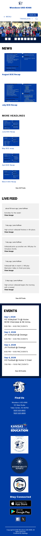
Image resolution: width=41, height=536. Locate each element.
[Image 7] (25, 39)
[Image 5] (19, 39)
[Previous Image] (3, 35)
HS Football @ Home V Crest (18, 360)
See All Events (20, 371)
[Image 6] (22, 39)
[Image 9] (31, 39)
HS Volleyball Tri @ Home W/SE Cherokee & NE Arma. (18, 320)
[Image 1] (6, 39)
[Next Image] (37, 35)
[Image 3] (12, 39)
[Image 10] (35, 39)
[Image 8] (28, 39)
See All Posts (20, 188)
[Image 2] (9, 39)
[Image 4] (16, 39)
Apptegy (25, 533)
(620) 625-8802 (19, 410)
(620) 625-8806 (20, 413)
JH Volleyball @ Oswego (16, 334)
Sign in (32, 15)
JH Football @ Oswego (15, 347)
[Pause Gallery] (20, 35)
